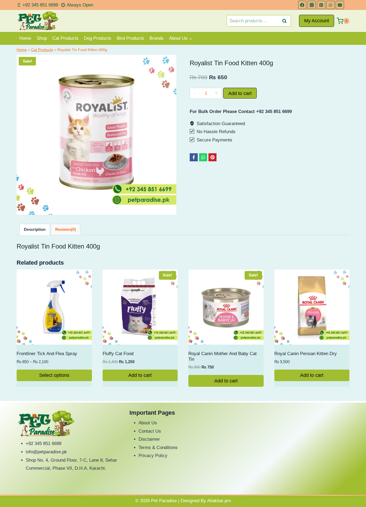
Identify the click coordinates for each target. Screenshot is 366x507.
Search (286, 21)
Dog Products (97, 38)
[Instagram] (312, 5)
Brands (157, 38)
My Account (316, 20)
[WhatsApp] (330, 5)
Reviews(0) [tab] (65, 229)
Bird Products (130, 38)
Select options (54, 375)
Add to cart (240, 93)
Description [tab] (35, 229)
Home (25, 38)
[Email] (340, 5)
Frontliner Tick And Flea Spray (47, 353)
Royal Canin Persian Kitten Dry (305, 353)
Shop (42, 38)
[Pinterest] (321, 5)
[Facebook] (302, 5)
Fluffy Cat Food (118, 353)
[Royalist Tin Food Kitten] (96, 135)
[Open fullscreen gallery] (171, 209)
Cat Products (65, 38)
